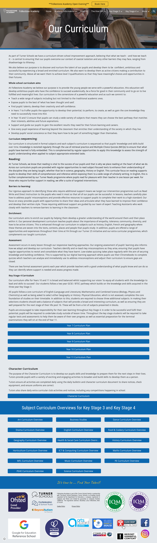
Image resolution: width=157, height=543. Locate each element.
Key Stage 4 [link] (131, 11)
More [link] (144, 11)
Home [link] (48, 11)
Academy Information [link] (64, 11)
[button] (154, 11)
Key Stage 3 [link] (114, 11)
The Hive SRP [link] (97, 11)
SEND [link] (82, 11)
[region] (78, 4)
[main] (78, 28)
